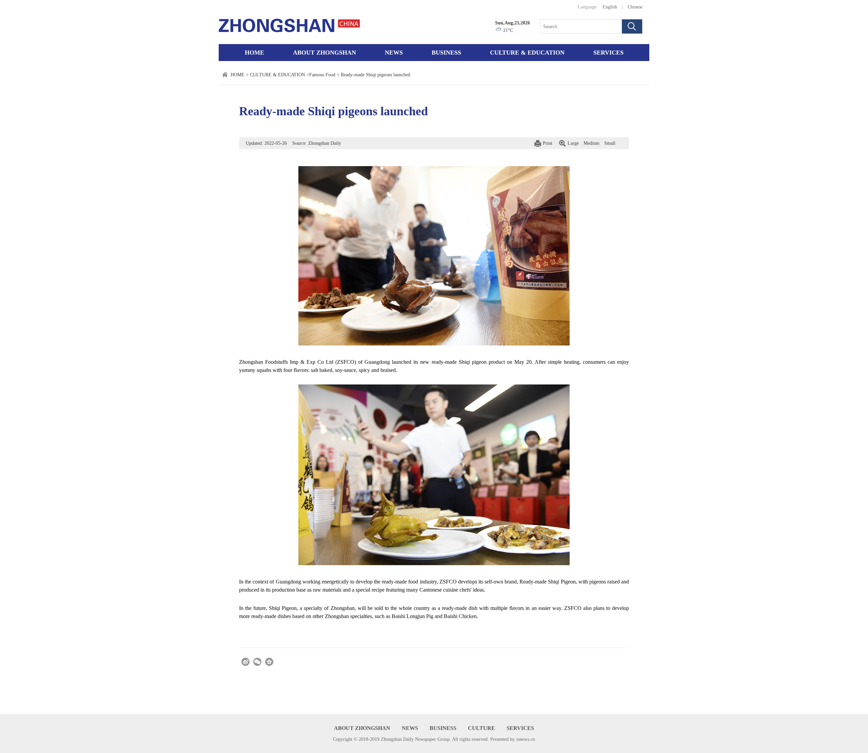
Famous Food (322, 74)
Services (608, 52)
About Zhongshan (324, 52)
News (394, 52)
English (610, 6)
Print (547, 143)
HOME (237, 74)
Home (254, 52)
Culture (481, 728)
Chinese (635, 6)
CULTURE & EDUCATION (527, 52)
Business (446, 52)
